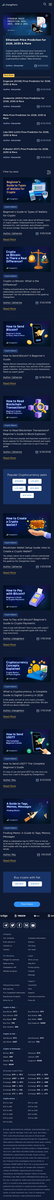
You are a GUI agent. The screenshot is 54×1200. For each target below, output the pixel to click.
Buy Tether (35, 1019)
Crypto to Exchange (11, 1049)
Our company (8, 938)
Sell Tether (10, 1042)
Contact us (7, 946)
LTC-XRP (19, 488)
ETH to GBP (33, 1118)
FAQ (30, 989)
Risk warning (8, 989)
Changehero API (9, 967)
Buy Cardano (10, 1027)
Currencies (32, 985)
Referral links (8, 963)
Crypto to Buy (9, 1007)
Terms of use (33, 959)
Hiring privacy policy (11, 985)
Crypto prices (9, 1098)
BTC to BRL (32, 1114)
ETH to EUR (8, 1118)
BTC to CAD (33, 1103)
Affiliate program (10, 971)
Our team (32, 949)
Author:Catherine (12, 234)
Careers (6, 949)
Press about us (9, 942)
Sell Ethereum (36, 1038)
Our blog (31, 946)
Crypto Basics (10, 207)
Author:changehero (13, 639)
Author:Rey (9, 780)
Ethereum (34, 1053)
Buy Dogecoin (36, 1023)
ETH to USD (32, 1106)
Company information (37, 938)
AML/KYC (32, 963)
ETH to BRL (7, 1122)
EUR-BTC (35, 884)
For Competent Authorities (14, 992)
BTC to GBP (8, 1114)
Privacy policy (33, 967)
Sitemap (31, 975)
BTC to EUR (32, 1110)
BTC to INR (7, 1106)
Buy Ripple (9, 1019)
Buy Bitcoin (10, 1011)
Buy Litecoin (10, 1015)
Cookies (31, 971)
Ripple (8, 1057)
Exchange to (13, 1074)
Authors (31, 942)
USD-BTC (19, 884)
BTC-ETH (27, 495)
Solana (8, 1060)
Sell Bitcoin (10, 1038)
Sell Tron (34, 1042)
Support (31, 992)
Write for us (8, 1000)
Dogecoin (35, 1060)
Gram (8, 1064)
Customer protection (36, 996)
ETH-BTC (19, 481)
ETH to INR (7, 1110)
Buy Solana (35, 1015)
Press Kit (31, 1000)
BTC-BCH (34, 488)
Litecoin (33, 1057)
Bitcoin (8, 1053)
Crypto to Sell (9, 1034)
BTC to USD (8, 1103)
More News (27, 904)
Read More (9, 240)
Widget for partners (11, 959)
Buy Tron (9, 1023)
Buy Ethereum (36, 1011)
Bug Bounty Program (11, 996)
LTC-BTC (35, 481)
